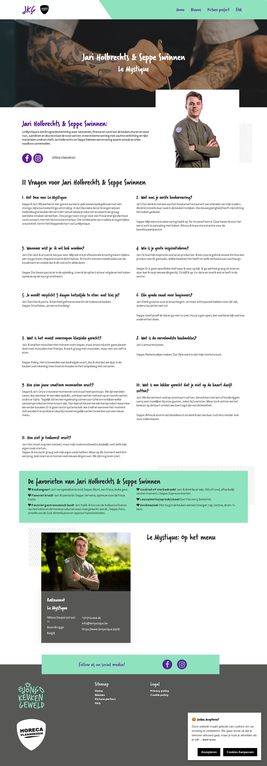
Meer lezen (209, 739)
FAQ (239, 9)
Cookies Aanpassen (240, 752)
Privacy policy (159, 690)
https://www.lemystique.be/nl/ (101, 629)
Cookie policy (159, 695)
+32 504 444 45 (91, 617)
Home (180, 9)
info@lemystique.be (95, 623)
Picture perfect (218, 9)
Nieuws (196, 9)
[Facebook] (27, 159)
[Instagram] (38, 159)
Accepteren (209, 752)
